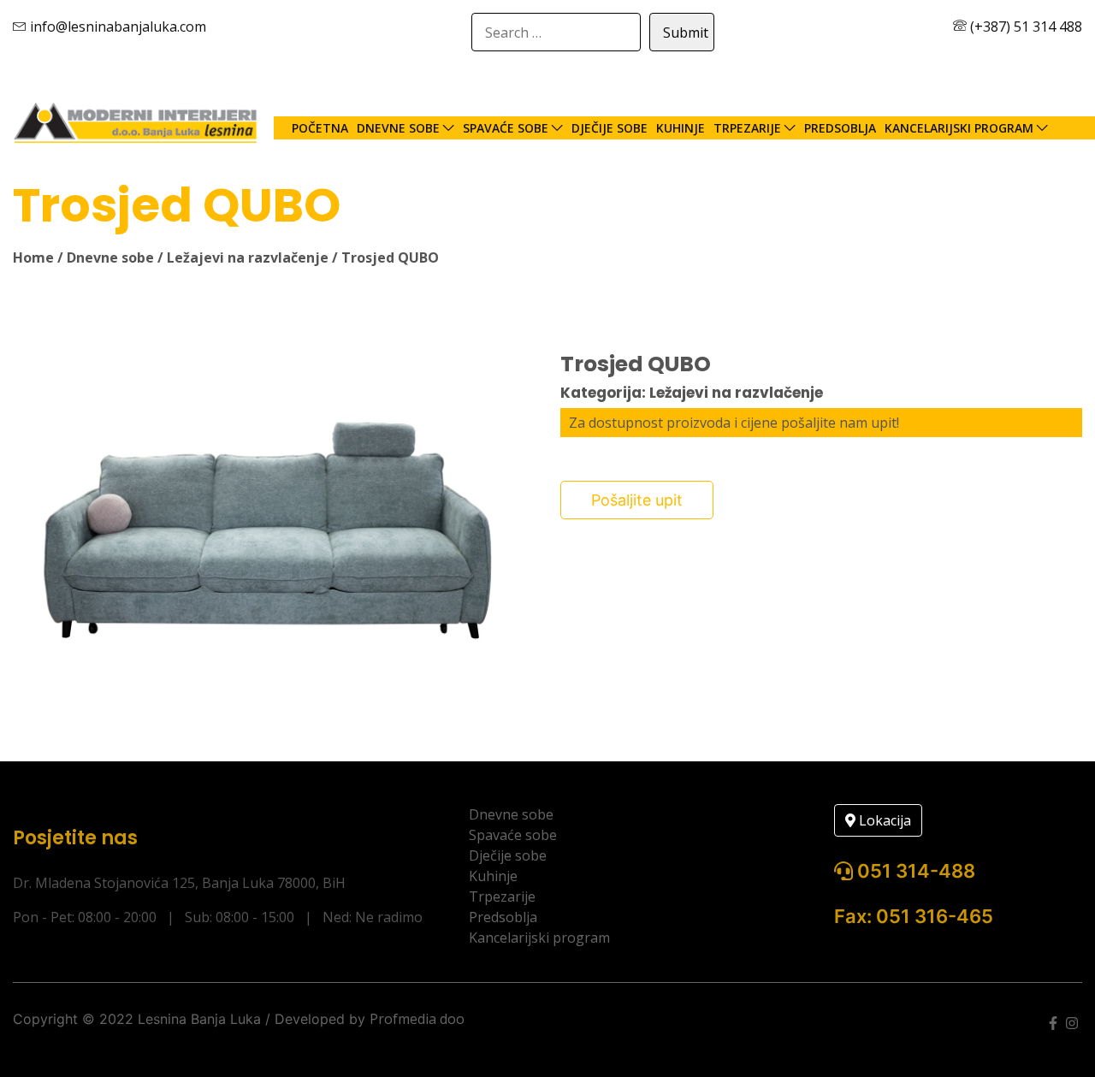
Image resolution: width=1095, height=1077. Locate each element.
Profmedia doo (417, 1018)
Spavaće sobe (505, 128)
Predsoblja (840, 128)
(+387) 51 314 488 (1024, 26)
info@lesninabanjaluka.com (116, 26)
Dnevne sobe (398, 128)
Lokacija (883, 820)
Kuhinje (680, 128)
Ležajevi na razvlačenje (247, 257)
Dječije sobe (609, 128)
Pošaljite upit (637, 500)
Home (33, 257)
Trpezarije (747, 128)
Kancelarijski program (959, 128)
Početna (320, 128)
